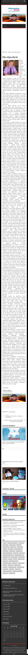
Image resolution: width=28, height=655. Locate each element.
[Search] (24, 1)
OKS (5, 559)
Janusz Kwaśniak (7, 553)
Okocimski (21, 557)
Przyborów (21, 563)
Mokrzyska (14, 557)
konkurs (22, 553)
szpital (11, 569)
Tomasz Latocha (7, 571)
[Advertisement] (14, 38)
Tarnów (17, 569)
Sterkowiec (17, 565)
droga (5, 549)
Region (4, 609)
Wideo (4, 619)
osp (10, 559)
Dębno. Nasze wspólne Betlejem (10, 481)
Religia (9, 52)
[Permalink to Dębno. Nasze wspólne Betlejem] (14, 479)
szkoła (5, 569)
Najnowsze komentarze (8, 519)
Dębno (10, 549)
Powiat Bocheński (13, 561)
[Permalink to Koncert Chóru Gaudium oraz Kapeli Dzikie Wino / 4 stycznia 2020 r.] (14, 440)
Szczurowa (20, 567)
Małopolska (6, 557)
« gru (4, 640)
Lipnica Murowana (19, 555)
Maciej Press (6, 522)
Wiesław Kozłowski (17, 571)
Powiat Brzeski (7, 563)
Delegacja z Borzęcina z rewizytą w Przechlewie (14, 416)
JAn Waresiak (12, 411)
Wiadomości (6, 616)
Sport (4, 614)
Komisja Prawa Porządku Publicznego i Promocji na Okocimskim (13, 420)
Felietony (5, 604)
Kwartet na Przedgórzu (8, 555)
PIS (15, 559)
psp (5, 565)
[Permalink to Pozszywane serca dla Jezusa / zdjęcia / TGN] (14, 449)
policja (5, 561)
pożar (14, 563)
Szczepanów (12, 567)
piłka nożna (21, 559)
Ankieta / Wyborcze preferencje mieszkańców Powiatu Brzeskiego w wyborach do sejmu (14, 530)
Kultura (4, 606)
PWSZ (10, 565)
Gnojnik (5, 551)
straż (5, 567)
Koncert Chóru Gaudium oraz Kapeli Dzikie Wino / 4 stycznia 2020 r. (13, 442)
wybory (5, 573)
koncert (15, 553)
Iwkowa (12, 551)
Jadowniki (19, 551)
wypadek (12, 573)
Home (5, 52)
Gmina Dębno (18, 549)
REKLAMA (4, 514)
